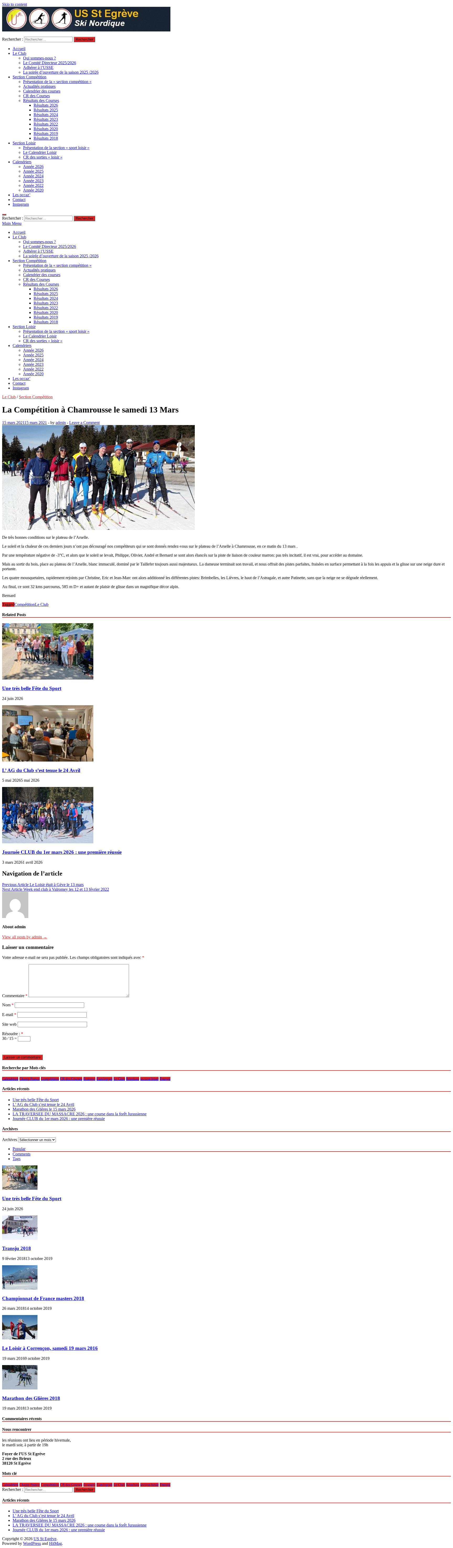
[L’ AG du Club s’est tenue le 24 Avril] (47, 760)
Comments (21, 1154)
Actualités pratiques (39, 86)
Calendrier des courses (41, 91)
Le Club (19, 53)
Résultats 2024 (46, 114)
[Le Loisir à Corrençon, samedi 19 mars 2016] (19, 1338)
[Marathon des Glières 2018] (19, 1388)
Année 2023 (33, 180)
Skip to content (14, 4)
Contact (19, 199)
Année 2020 (33, 190)
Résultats (132, 1079)
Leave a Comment (84, 422)
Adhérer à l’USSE (38, 67)
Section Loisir (24, 143)
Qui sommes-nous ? (39, 58)
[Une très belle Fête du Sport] (47, 678)
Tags (16, 1158)
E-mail (9, 1014)
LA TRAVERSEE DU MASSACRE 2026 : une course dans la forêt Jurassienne (80, 1114)
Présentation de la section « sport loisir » (56, 147)
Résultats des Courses (41, 100)
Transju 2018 (16, 1248)
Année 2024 (33, 176)
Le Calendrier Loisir (40, 152)
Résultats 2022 (46, 124)
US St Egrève (45, 1538)
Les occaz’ (21, 195)
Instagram (21, 204)
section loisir (149, 1079)
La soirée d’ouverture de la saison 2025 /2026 (61, 72)
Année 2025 (33, 171)
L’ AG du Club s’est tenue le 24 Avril (41, 770)
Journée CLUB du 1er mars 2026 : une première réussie (62, 852)
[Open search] (4, 214)
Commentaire (15, 995)
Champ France (29, 1079)
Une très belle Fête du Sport (31, 688)
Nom (8, 1005)
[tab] (232, 1149)
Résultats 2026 (46, 105)
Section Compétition (29, 77)
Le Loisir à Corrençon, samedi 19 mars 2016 (50, 1348)
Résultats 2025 (46, 110)
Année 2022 (33, 185)
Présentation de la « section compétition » (57, 81)
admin (61, 422)
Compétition (24, 604)
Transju (165, 1079)
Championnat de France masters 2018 (43, 1298)
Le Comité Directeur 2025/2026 (49, 63)
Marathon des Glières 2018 (31, 1398)
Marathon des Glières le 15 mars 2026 (44, 1109)
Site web (9, 1024)
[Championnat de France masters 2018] (19, 1288)
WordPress (32, 1543)
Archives (9, 1139)
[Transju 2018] (19, 1238)
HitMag (55, 1543)
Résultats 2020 (46, 129)
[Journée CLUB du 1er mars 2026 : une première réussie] (47, 842)
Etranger (89, 1079)
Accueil (19, 48)
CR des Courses (36, 96)
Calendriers (22, 162)
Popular (19, 1149)
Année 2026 (33, 166)
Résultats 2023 (46, 119)
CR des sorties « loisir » (42, 157)
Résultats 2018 (46, 138)
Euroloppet (104, 1079)
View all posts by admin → (24, 937)
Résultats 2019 (46, 133)
